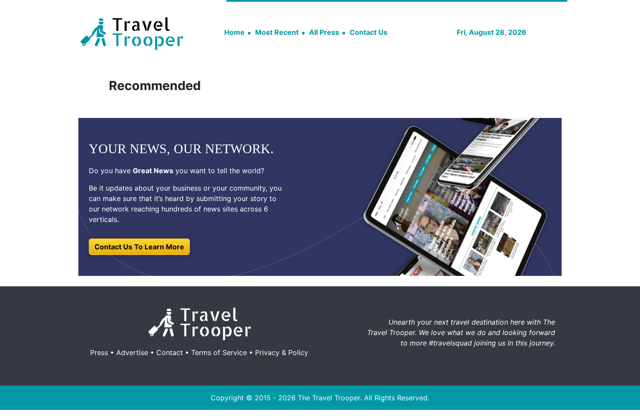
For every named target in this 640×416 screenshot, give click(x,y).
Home (234, 32)
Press (99, 352)
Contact (169, 352)
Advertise (132, 352)
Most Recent (277, 32)
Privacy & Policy (281, 352)
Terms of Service (219, 352)
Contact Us (368, 32)
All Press (324, 32)
